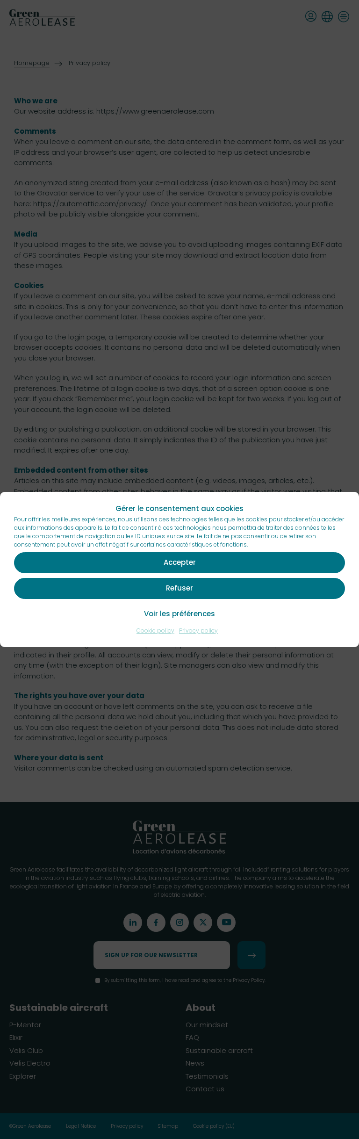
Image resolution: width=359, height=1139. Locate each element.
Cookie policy (155, 630)
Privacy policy (198, 630)
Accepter (180, 562)
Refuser (179, 588)
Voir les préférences (179, 614)
